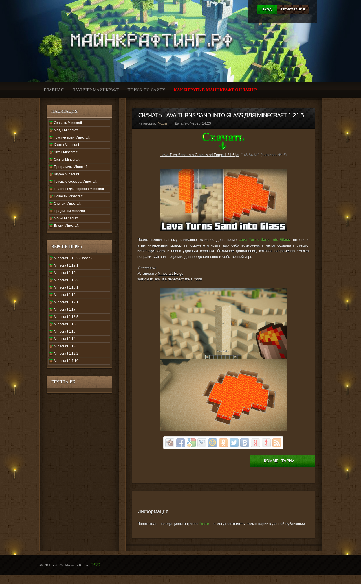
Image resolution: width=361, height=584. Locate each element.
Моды (162, 123)
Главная (54, 90)
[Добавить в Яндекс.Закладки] (255, 442)
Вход (267, 9)
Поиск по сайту (146, 90)
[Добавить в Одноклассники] (223, 442)
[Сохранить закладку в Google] (191, 442)
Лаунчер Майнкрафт (95, 90)
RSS (95, 565)
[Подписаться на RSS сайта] (276, 442)
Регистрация (292, 9)
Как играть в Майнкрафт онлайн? (215, 90)
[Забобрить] (169, 442)
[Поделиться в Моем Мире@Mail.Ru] (212, 442)
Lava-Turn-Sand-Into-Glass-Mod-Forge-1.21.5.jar (199, 155)
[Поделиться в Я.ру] (266, 442)
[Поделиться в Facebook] (180, 442)
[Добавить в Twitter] (234, 442)
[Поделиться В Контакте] (244, 442)
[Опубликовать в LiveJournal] (201, 442)
